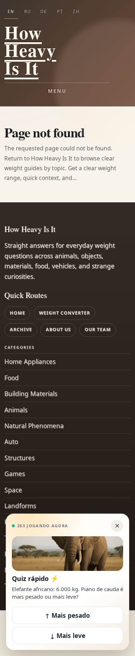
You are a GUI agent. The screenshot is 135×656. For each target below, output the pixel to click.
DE (43, 11)
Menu (57, 91)
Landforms (20, 505)
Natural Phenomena (34, 425)
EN (11, 11)
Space (13, 489)
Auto (11, 441)
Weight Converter (64, 313)
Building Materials (30, 393)
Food (11, 377)
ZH (76, 11)
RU (27, 11)
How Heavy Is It (30, 49)
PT (60, 11)
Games (14, 473)
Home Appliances (29, 361)
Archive (21, 329)
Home (17, 313)
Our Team (98, 329)
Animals (15, 409)
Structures (19, 457)
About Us (58, 329)
